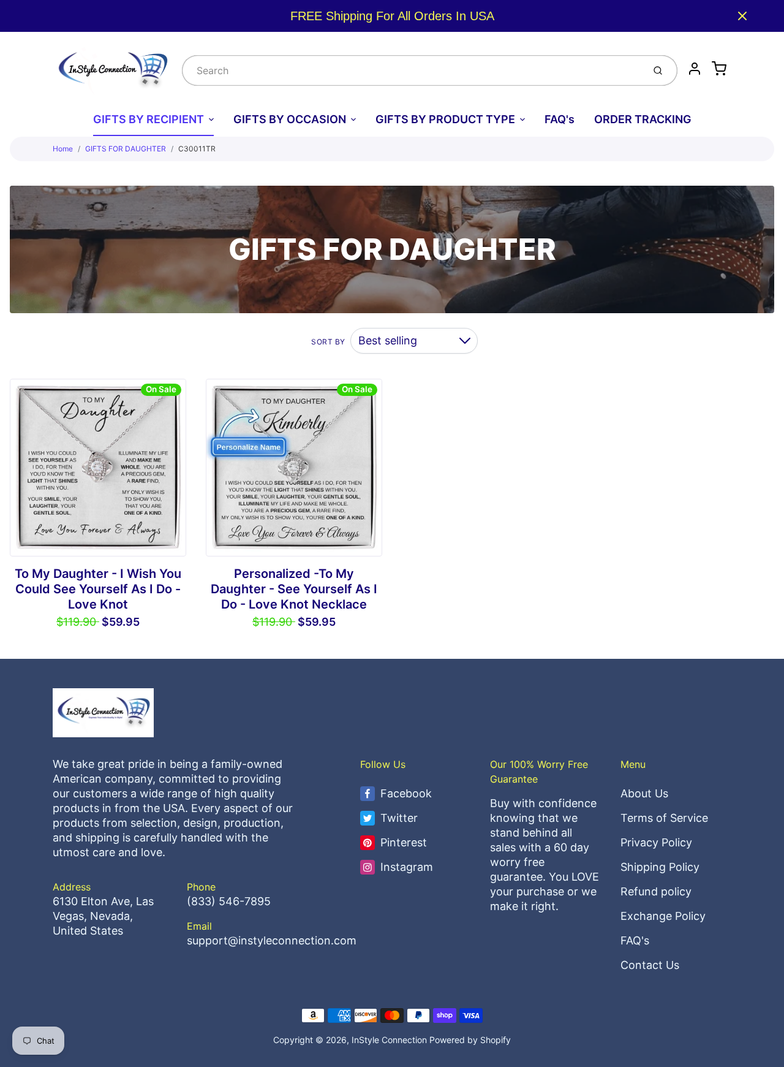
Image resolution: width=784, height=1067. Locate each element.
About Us (644, 793)
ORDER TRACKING (643, 119)
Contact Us (649, 965)
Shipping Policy (659, 866)
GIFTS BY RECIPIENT (148, 119)
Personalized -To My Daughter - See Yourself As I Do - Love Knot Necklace (294, 589)
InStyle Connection (389, 1040)
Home (63, 148)
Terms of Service (664, 817)
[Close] (742, 16)
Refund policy (656, 891)
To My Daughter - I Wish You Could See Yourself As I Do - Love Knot (98, 589)
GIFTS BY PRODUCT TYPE (445, 119)
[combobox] (411, 70)
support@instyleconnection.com (271, 940)
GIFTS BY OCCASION (289, 119)
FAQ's (560, 119)
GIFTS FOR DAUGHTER (125, 148)
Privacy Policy (656, 842)
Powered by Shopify (470, 1040)
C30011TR (197, 148)
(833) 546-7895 (229, 901)
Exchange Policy (663, 915)
